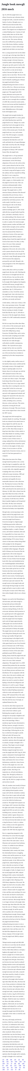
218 (15, 1059)
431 (20, 1067)
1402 (3, 1069)
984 (3, 1061)
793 (12, 1067)
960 (11, 1059)
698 (7, 1059)
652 (8, 1067)
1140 (23, 1063)
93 (15, 1069)
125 (19, 1059)
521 (24, 1061)
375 (3, 1059)
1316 (3, 1067)
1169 (16, 1067)
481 (23, 1059)
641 (24, 1067)
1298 (20, 1065)
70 (11, 1063)
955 (11, 1065)
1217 (15, 1065)
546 (12, 1061)
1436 (16, 1061)
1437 (7, 1061)
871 (8, 1063)
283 (24, 1065)
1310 (20, 1061)
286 (15, 1063)
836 (19, 1063)
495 (19, 1069)
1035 (3, 1063)
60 (3, 1065)
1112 (12, 1069)
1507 (7, 1065)
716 (8, 1069)
